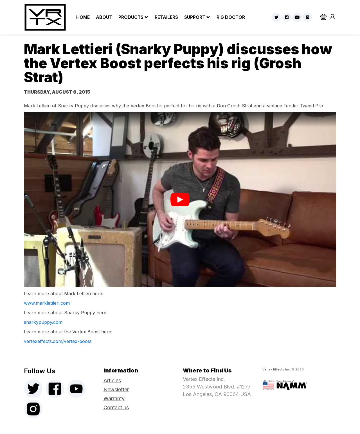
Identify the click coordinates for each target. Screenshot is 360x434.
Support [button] (194, 17)
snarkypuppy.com (43, 322)
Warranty (114, 398)
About (103, 17)
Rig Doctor (230, 17)
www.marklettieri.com (47, 303)
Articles (112, 380)
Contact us (116, 407)
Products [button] (131, 17)
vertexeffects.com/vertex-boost (57, 341)
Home (82, 17)
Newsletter (116, 389)
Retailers (166, 17)
